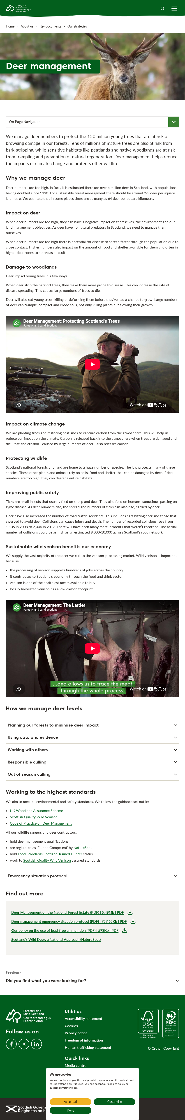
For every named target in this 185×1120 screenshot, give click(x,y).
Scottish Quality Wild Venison (34, 817)
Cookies (71, 1025)
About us (27, 26)
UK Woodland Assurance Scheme (36, 810)
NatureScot (83, 847)
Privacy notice (76, 1033)
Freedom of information (84, 1040)
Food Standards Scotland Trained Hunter (50, 854)
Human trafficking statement (88, 1047)
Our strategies (77, 26)
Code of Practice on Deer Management (41, 823)
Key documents (50, 26)
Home (10, 26)
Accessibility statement (83, 1018)
